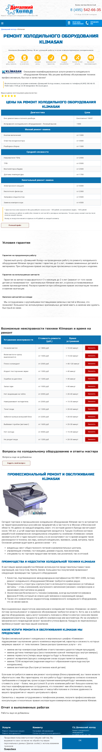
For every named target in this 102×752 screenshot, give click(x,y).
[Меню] (51, 23)
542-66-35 (85, 10)
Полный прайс (15, 225)
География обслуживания (43, 731)
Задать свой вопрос (16, 463)
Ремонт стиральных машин (13, 731)
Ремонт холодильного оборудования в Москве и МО (19, 15)
